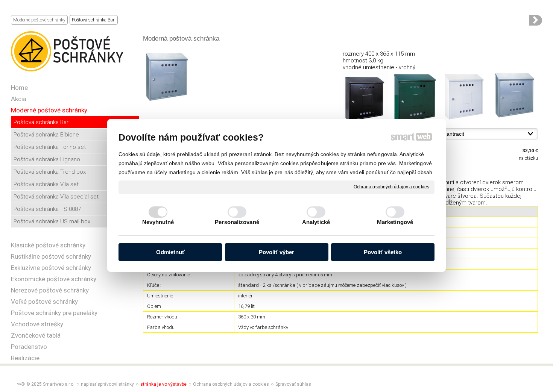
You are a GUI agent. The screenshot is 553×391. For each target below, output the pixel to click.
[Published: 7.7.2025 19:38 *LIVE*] (20, 384)
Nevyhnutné (158, 222)
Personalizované (237, 222)
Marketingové (395, 222)
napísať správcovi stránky (107, 384)
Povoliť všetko (383, 252)
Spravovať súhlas (293, 384)
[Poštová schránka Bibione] (535, 20)
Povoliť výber (276, 252)
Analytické (316, 222)
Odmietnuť (170, 252)
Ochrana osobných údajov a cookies (391, 186)
